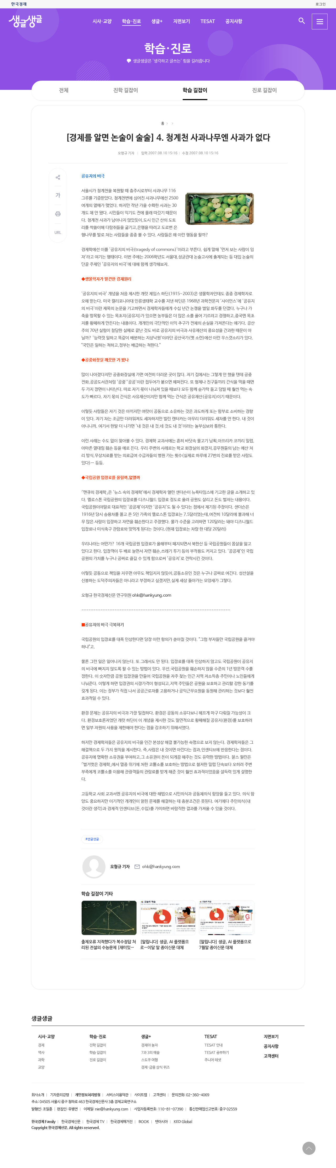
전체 (64, 90)
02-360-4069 (197, 1095)
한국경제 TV (95, 1122)
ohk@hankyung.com (151, 595)
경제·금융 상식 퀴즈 (155, 1067)
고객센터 (159, 1095)
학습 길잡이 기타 (97, 894)
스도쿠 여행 (149, 1060)
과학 (41, 1060)
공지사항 (233, 21)
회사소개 (38, 1095)
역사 (41, 1053)
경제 (41, 1045)
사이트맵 (140, 1095)
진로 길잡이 (264, 90)
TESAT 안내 (213, 1045)
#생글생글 (92, 839)
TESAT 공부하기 (216, 1053)
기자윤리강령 (59, 1095)
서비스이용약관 (117, 1095)
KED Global (183, 1122)
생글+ (156, 21)
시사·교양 (101, 21)
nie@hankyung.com (111, 1109)
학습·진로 (131, 21)
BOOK (144, 1122)
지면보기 (181, 21)
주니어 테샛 (212, 1060)
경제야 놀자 (149, 1045)
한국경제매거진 (122, 1122)
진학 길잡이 (125, 90)
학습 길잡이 (195, 90)
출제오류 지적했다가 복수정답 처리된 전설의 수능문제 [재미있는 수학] (108, 947)
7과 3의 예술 (150, 1053)
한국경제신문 (70, 1122)
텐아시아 (161, 1122)
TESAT (207, 21)
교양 (41, 1067)
